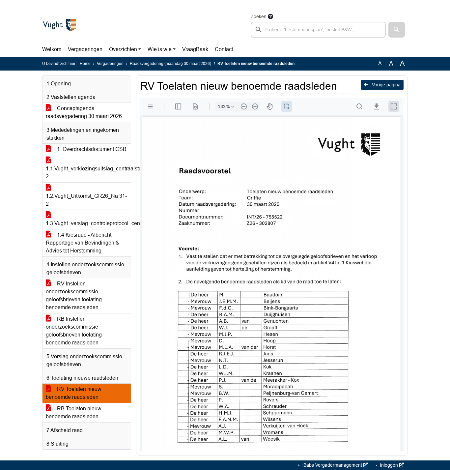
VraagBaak (195, 49)
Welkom (51, 49)
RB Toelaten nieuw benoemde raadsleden (73, 412)
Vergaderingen (85, 49)
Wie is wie (160, 49)
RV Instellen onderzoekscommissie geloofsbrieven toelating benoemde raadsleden (74, 295)
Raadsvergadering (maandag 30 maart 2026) (170, 63)
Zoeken (259, 16)
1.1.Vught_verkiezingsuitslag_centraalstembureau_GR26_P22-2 (88, 172)
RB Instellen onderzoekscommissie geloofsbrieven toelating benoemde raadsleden (74, 330)
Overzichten (123, 49)
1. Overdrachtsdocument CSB (91, 149)
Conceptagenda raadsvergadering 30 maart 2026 (84, 112)
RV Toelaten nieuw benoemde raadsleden (73, 393)
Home (85, 63)
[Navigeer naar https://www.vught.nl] (59, 25)
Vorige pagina (386, 84)
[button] (396, 30)
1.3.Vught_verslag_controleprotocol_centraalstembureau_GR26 (88, 223)
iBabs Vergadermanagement (332, 465)
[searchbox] (318, 30)
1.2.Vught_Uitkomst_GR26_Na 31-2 (86, 200)
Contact (224, 49)
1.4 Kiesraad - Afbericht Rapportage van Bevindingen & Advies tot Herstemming (82, 242)
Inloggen (389, 465)
